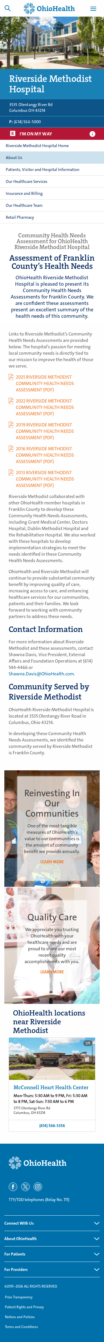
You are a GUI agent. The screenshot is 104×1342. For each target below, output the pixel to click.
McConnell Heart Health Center (51, 1087)
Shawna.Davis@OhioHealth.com (41, 674)
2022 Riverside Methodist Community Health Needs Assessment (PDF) (45, 407)
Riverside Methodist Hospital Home (37, 145)
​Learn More (52, 971)
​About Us (14, 157)
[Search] (7, 8)
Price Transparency (19, 1297)
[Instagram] (38, 1186)
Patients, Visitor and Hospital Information (42, 169)
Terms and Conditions (21, 1327)
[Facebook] (13, 1186)
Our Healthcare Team (24, 205)
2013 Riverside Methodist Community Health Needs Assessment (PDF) (45, 478)
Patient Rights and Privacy (24, 1307)
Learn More (52, 861)
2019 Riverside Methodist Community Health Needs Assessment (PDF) (45, 431)
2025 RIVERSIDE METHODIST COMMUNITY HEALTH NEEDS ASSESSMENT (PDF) (45, 383)
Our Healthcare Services (26, 181)
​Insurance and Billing (24, 193)
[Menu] (93, 9)
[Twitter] (25, 1186)
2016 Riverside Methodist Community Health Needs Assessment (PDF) (45, 455)
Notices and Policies (20, 1317)
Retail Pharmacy (20, 217)
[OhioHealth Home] (52, 1163)
